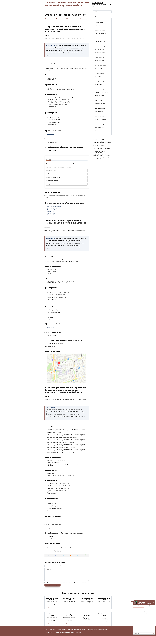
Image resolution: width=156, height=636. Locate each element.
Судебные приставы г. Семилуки (69, 598)
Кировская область (99, 54)
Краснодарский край (100, 57)
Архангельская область (100, 28)
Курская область (99, 62)
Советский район (51, 213)
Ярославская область (100, 132)
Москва (96, 71)
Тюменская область (99, 116)
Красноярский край (100, 60)
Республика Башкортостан (101, 92)
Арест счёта (97, 25)
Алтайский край (98, 20)
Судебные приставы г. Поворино (104, 598)
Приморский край (99, 89)
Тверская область (99, 111)
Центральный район (52, 214)
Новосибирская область (101, 81)
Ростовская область (99, 95)
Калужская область (99, 49)
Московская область (100, 73)
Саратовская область (100, 103)
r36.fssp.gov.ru (50, 134)
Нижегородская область (101, 79)
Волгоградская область (100, 41)
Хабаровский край (99, 124)
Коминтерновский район (53, 208)
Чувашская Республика (100, 130)
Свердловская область (100, 106)
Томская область (99, 114)
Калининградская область (101, 46)
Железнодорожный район (54, 206)
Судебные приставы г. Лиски (104, 614)
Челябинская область (100, 127)
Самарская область (99, 97)
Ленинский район (51, 211)
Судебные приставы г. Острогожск (69, 614)
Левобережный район (52, 209)
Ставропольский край (100, 108)
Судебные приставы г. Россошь (87, 598)
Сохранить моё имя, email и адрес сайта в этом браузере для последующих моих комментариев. (66, 582)
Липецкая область (99, 68)
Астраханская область (100, 30)
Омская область (98, 84)
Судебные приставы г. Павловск (52, 614)
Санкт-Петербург (99, 100)
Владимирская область (100, 38)
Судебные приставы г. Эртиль (52, 598)
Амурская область (99, 22)
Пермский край (98, 87)
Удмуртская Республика (100, 119)
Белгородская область (100, 33)
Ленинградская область (100, 65)
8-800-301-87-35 (97, 3)
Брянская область (99, 36)
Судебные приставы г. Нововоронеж (87, 614)
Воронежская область (100, 44)
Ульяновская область (100, 122)
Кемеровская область (100, 52)
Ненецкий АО (98, 76)
